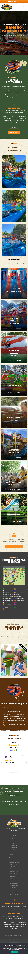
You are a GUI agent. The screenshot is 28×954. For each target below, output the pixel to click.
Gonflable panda (14, 385)
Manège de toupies (14, 418)
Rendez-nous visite (14, 904)
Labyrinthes (14, 450)
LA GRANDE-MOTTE (17, 88)
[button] (14, 724)
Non (16, 951)
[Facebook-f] (11, 939)
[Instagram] (19, 1)
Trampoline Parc (14, 514)
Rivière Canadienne (14, 482)
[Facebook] (17, 1)
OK (12, 951)
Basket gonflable (14, 289)
